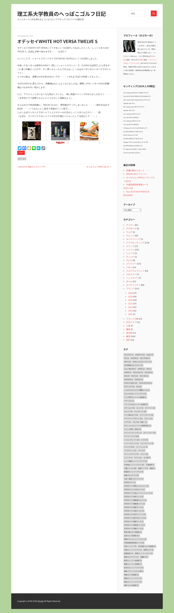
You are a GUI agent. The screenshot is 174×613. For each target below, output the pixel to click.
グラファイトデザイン (133, 418)
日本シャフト (130, 546)
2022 (130, 307)
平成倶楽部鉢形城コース (134, 543)
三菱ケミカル (130, 468)
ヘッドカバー (132, 278)
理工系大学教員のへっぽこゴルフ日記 (61, 13)
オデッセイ (22, 159)
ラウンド (130, 288)
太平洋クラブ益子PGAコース (135, 518)
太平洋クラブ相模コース (133, 521)
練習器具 (128, 553)
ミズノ (144, 454)
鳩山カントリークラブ (133, 582)
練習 (128, 336)
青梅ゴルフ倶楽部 (131, 575)
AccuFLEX (129, 355)
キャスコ (128, 411)
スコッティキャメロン (133, 433)
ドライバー (131, 263)
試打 (128, 340)
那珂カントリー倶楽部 (133, 560)
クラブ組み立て (131, 415)
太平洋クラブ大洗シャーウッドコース (138, 493)
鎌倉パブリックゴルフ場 (133, 571)
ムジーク (128, 458)
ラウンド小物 (132, 318)
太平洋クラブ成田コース (133, 507)
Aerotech (140, 355)
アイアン (130, 225)
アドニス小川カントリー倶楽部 (136, 404)
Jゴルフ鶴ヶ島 (130, 369)
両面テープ (143, 468)
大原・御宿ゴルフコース (133, 479)
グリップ (130, 246)
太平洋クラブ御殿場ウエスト (135, 500)
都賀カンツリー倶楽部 (133, 564)
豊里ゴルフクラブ (131, 557)
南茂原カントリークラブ (133, 472)
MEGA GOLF (138, 372)
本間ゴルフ (148, 550)
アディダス (129, 401)
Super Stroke (130, 383)
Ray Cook (144, 376)
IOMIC (127, 362)
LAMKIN (127, 372)
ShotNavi (128, 379)
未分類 (129, 333)
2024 (130, 314)
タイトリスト (149, 433)
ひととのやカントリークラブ (135, 394)
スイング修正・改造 (132, 429)
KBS (149, 369)
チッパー (130, 256)
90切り (141, 60)
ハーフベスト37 (132, 63)
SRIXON (139, 379)
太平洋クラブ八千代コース (134, 489)
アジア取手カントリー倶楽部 (135, 397)
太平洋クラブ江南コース (134, 511)
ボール (129, 281)
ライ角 (147, 458)
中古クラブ (131, 322)
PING (126, 376)
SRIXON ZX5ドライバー (136, 174)
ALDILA (150, 355)
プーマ (141, 450)
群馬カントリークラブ (144, 553)
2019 (130, 296)
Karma (141, 369)
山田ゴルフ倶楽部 (131, 536)
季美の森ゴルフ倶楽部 (133, 532)
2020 (130, 300)
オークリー (150, 408)
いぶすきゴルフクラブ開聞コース (136, 390)
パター (21, 153)
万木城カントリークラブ (134, 465)
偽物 (152, 468)
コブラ (127, 422)
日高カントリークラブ (133, 550)
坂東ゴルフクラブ (131, 475)
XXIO (139, 387)
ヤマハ (138, 458)
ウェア (129, 232)
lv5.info (41, 601)
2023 (130, 310)
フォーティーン (146, 443)
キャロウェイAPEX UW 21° (98, 166)
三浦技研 (150, 465)
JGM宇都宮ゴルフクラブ (133, 365)
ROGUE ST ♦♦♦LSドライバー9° (32, 166)
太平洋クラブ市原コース (133, 497)
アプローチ (131, 228)
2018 (130, 293)
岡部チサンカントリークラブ (135, 539)
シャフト (130, 249)
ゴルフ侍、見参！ (140, 422)
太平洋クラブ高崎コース (133, 528)
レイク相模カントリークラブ (135, 461)
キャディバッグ (133, 239)
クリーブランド (146, 415)
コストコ (148, 418)
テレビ (129, 260)
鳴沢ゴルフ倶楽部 (131, 585)
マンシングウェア (131, 454)
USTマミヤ (129, 387)
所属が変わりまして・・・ (138, 170)
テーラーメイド (131, 436)
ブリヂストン (130, 450)
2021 (130, 303)
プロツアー (131, 274)
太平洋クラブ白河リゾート (135, 514)
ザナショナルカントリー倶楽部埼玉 (137, 426)
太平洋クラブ (130, 482)
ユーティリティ (133, 285)
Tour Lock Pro (145, 383)
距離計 (144, 557)
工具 (128, 325)
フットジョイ (141, 447)
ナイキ (144, 440)
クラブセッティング (135, 242)
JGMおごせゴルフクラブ (142, 362)
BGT (126, 358)
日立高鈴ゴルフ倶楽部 (147, 546)
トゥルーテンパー (131, 440)
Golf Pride (145, 358)
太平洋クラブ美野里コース (134, 525)
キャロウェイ (140, 411)
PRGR (134, 376)
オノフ (140, 408)
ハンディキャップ (131, 443)
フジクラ (129, 447)
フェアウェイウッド (135, 271)
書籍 (128, 329)
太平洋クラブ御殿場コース (134, 504)
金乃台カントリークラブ (133, 568)
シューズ (130, 253)
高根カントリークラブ (133, 578)
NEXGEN (149, 372)
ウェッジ (130, 235)
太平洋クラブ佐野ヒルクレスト (136, 486)
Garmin (134, 358)
